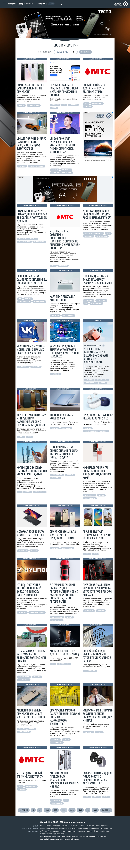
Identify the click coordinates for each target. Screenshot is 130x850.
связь (99, 732)
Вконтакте (23, 367)
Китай (27, 492)
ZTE (53, 664)
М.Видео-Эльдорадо (27, 239)
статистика (39, 242)
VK (64, 105)
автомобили (57, 475)
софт (54, 108)
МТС (86, 103)
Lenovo (55, 170)
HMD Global (89, 495)
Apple (21, 437)
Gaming (101, 610)
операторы (97, 103)
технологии (96, 303)
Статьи (29, 4)
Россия (88, 106)
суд (29, 437)
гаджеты (88, 236)
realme (55, 428)
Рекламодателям (30, 829)
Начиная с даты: (45, 52)
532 (55, 810)
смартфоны (34, 105)
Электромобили (36, 166)
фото (103, 383)
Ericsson (89, 300)
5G (86, 303)
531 (47, 810)
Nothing (55, 315)
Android (73, 105)
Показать (85, 52)
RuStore (55, 105)
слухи (34, 551)
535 (80, 810)
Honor (21, 105)
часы (106, 797)
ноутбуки (66, 428)
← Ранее (24, 810)
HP (20, 299)
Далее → (106, 810)
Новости (12, 4)
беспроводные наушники (96, 431)
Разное (98, 320)
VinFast (22, 166)
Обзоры (21, 4)
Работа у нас (32, 831)
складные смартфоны (61, 172)
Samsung (41, 4)
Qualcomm (101, 300)
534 (72, 810)
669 (95, 810)
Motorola (66, 170)
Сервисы (63, 266)
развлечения (24, 242)
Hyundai (22, 612)
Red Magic (89, 610)
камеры (89, 380)
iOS (95, 554)
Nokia (101, 495)
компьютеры (24, 301)
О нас (35, 826)
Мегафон (88, 732)
